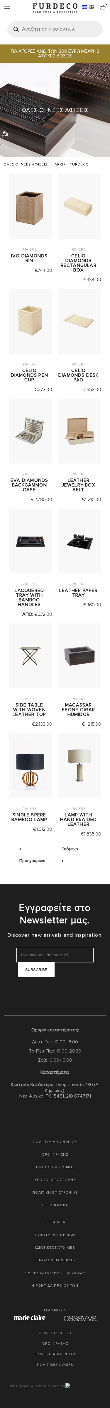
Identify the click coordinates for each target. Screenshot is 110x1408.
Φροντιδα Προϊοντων (55, 1285)
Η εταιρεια (55, 1222)
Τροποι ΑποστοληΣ (55, 1180)
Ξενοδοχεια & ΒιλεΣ (55, 1260)
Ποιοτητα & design (55, 1235)
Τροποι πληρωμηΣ (55, 1167)
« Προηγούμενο (32, 854)
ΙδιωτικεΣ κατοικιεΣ (55, 1247)
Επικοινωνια (55, 1205)
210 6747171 (78, 1096)
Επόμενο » (70, 854)
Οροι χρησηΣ (55, 1154)
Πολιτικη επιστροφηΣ (55, 1192)
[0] (103, 7)
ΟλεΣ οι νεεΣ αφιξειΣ (26, 164)
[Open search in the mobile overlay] (55, 29)
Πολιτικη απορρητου (55, 1142)
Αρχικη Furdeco (72, 164)
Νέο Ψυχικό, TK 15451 (41, 1096)
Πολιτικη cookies (55, 1365)
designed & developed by (37, 1386)
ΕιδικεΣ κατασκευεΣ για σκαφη (55, 1273)
